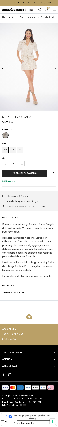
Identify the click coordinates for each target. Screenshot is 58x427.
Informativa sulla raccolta (19, 423)
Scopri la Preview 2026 (43, 3)
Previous (2, 68)
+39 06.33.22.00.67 (37, 206)
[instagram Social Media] (9, 374)
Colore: (7, 129)
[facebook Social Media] (3, 374)
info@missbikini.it (10, 339)
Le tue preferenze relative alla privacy (32, 417)
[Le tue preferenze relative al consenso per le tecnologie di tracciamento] (53, 422)
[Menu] (54, 9)
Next (55, 68)
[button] (10, 422)
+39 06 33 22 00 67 (12, 334)
